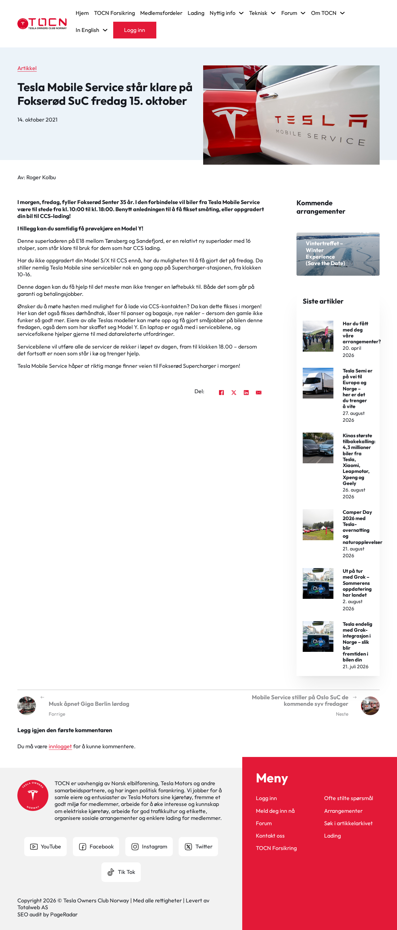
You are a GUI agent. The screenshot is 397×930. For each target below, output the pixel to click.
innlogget (60, 746)
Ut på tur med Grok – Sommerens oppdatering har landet (357, 583)
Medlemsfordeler (161, 13)
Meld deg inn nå (275, 811)
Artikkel (27, 68)
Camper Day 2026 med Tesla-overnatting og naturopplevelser (362, 527)
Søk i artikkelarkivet (348, 823)
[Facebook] (221, 392)
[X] (234, 392)
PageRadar (64, 914)
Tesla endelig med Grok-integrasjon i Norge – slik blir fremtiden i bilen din (357, 642)
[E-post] (258, 392)
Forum (264, 823)
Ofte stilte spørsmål (348, 798)
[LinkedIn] (246, 392)
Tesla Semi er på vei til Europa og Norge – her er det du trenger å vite (357, 388)
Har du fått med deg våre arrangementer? (362, 332)
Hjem (82, 13)
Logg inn (134, 29)
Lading (196, 13)
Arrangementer (343, 811)
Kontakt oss (270, 835)
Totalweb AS (32, 907)
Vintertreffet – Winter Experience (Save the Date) (325, 253)
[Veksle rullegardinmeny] (241, 13)
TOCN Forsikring (114, 13)
